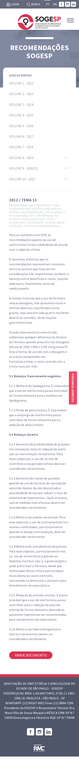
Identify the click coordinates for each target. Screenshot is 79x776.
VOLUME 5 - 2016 (21, 126)
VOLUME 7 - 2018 (21, 147)
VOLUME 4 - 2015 (21, 115)
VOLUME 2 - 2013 (21, 94)
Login (14, 4)
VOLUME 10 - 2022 (22, 179)
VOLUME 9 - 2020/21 (23, 168)
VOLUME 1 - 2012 (21, 83)
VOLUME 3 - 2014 (21, 105)
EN (55, 4)
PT (47, 4)
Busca (35, 4)
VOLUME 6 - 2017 (21, 136)
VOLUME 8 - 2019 (21, 158)
